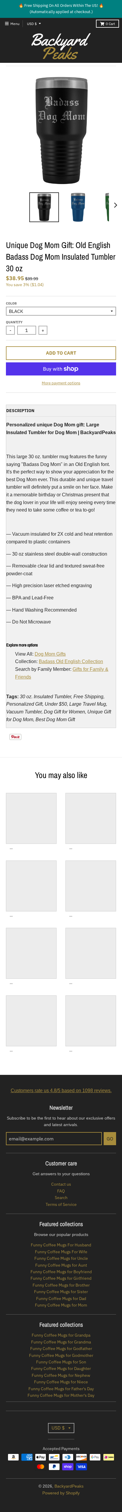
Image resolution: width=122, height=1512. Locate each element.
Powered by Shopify (61, 1493)
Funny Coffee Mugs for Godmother (61, 1355)
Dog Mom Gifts (50, 654)
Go (110, 1139)
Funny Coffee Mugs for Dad (61, 1298)
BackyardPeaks (69, 1486)
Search (61, 1197)
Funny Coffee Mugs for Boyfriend (61, 1271)
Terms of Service (61, 1204)
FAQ (61, 1191)
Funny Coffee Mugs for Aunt (61, 1265)
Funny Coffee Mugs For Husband (61, 1245)
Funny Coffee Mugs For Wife (61, 1251)
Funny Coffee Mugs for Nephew (61, 1375)
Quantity (14, 322)
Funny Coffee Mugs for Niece (61, 1382)
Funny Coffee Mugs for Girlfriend (61, 1278)
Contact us (61, 1184)
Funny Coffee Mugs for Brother (61, 1285)
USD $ (32, 23)
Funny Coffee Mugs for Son (61, 1362)
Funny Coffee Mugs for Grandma (61, 1342)
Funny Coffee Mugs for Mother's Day (61, 1395)
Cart (110, 23)
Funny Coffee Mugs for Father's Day (61, 1388)
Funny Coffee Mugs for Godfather (61, 1348)
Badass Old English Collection (71, 661)
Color (11, 303)
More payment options (61, 383)
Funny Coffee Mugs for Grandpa (61, 1335)
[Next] (115, 205)
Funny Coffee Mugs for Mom (61, 1305)
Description (20, 410)
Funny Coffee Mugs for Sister (61, 1291)
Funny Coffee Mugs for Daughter (61, 1368)
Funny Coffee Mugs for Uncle (61, 1258)
